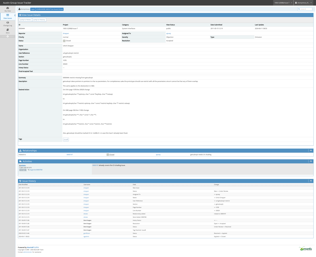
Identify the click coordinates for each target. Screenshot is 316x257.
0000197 (70, 154)
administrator (27, 252)
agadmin (86, 236)
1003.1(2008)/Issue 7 (282, 3)
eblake (23, 165)
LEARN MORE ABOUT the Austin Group (49, 9)
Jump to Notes (25, 20)
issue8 (66, 139)
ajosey (168, 33)
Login (33, 9)
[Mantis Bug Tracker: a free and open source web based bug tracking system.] (305, 248)
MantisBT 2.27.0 (33, 247)
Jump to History (39, 20)
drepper (66, 33)
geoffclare (87, 233)
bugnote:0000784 (36, 170)
